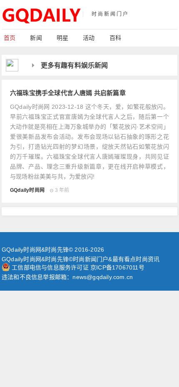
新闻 (36, 37)
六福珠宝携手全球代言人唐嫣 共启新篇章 (68, 92)
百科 (115, 37)
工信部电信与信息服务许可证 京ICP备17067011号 (78, 267)
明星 (62, 37)
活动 (88, 37)
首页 (9, 37)
